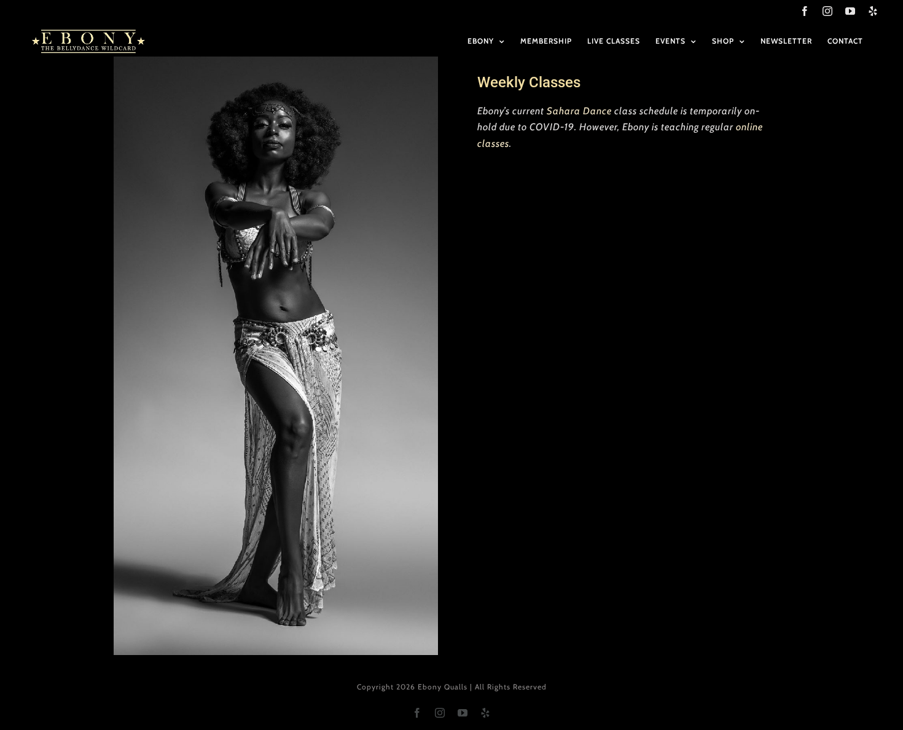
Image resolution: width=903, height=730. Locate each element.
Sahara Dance (579, 111)
